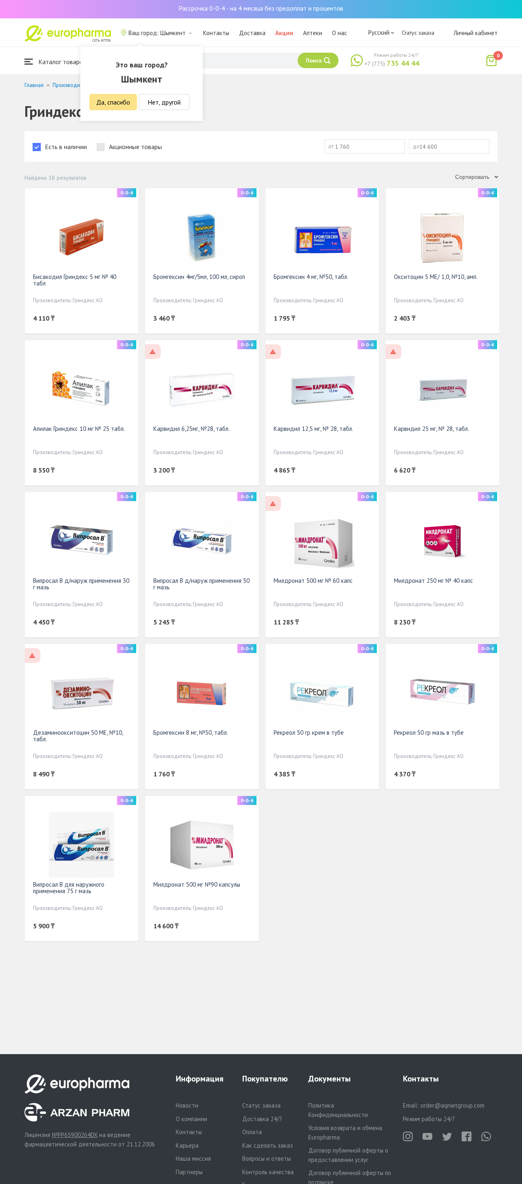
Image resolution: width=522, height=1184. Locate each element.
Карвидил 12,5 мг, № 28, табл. (313, 429)
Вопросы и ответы (266, 1158)
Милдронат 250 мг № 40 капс (433, 580)
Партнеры (189, 1172)
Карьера (187, 1145)
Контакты (216, 33)
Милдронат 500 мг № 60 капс (313, 580)
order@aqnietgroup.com (452, 1105)
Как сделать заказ (267, 1145)
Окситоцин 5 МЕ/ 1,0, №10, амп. (436, 277)
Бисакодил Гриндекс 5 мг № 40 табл (74, 280)
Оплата (252, 1132)
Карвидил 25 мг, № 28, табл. (431, 429)
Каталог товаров (61, 62)
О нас (339, 33)
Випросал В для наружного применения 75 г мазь (68, 888)
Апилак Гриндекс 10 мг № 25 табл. (79, 429)
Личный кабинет (475, 33)
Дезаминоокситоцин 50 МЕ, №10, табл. (78, 736)
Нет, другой (164, 102)
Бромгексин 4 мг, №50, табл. (311, 277)
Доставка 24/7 (262, 1119)
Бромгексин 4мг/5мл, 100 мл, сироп (199, 277)
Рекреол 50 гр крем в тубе (309, 732)
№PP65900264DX (74, 1135)
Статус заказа (418, 32)
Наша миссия (193, 1158)
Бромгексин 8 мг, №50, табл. (190, 732)
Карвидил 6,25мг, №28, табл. (191, 429)
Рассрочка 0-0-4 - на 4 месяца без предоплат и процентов (261, 8)
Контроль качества (268, 1172)
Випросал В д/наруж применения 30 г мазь (81, 584)
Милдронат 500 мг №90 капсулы (196, 884)
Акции (284, 33)
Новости (187, 1105)
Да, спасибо (113, 102)
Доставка (252, 33)
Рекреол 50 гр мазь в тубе (429, 732)
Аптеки (312, 33)
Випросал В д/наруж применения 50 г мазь (201, 584)
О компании (191, 1119)
